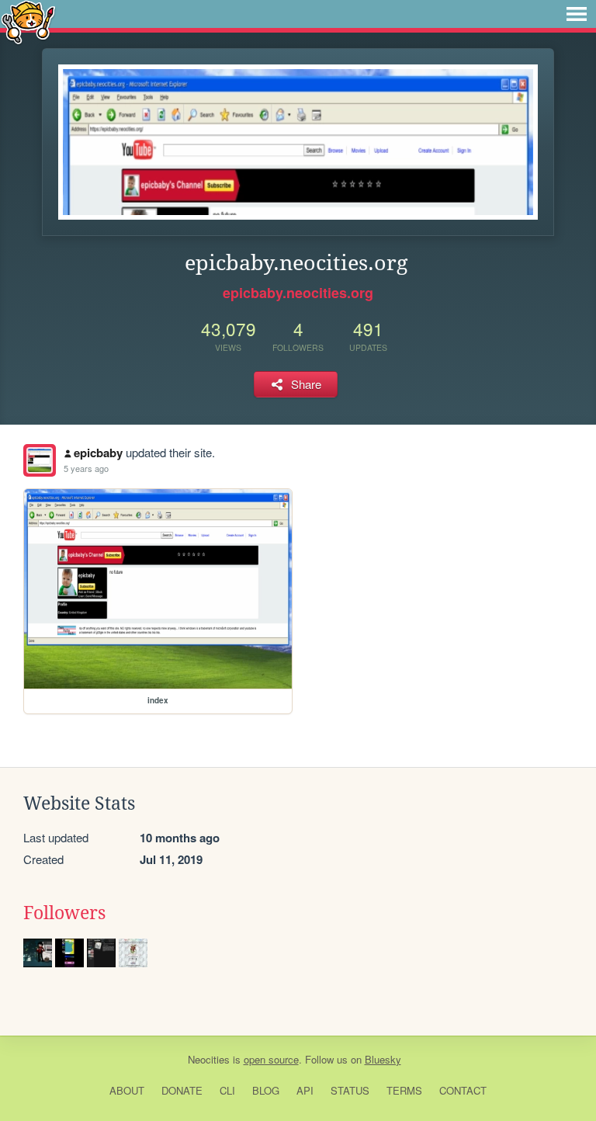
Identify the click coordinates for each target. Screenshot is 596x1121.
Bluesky (383, 1059)
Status (350, 1090)
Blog (265, 1090)
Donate (182, 1090)
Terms (404, 1090)
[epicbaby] (39, 460)
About (126, 1090)
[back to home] (28, 21)
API (305, 1090)
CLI (227, 1090)
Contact (463, 1090)
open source (271, 1059)
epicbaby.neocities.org (298, 293)
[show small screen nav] (576, 14)
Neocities (209, 1059)
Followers (64, 913)
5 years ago (86, 468)
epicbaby (98, 452)
